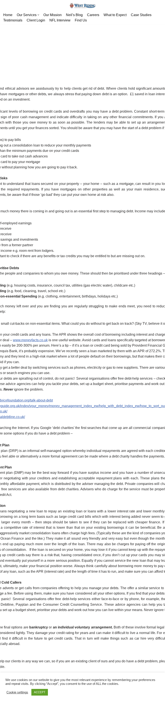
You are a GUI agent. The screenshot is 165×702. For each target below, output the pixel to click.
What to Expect (115, 15)
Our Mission (52, 15)
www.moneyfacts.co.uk (30, 340)
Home (7, 15)
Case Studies (141, 15)
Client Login (36, 20)
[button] (38, 15)
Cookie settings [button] (17, 692)
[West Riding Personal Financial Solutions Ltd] (82, 5)
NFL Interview (59, 20)
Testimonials (12, 20)
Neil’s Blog (74, 15)
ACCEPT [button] (39, 692)
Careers (93, 15)
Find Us (81, 20)
